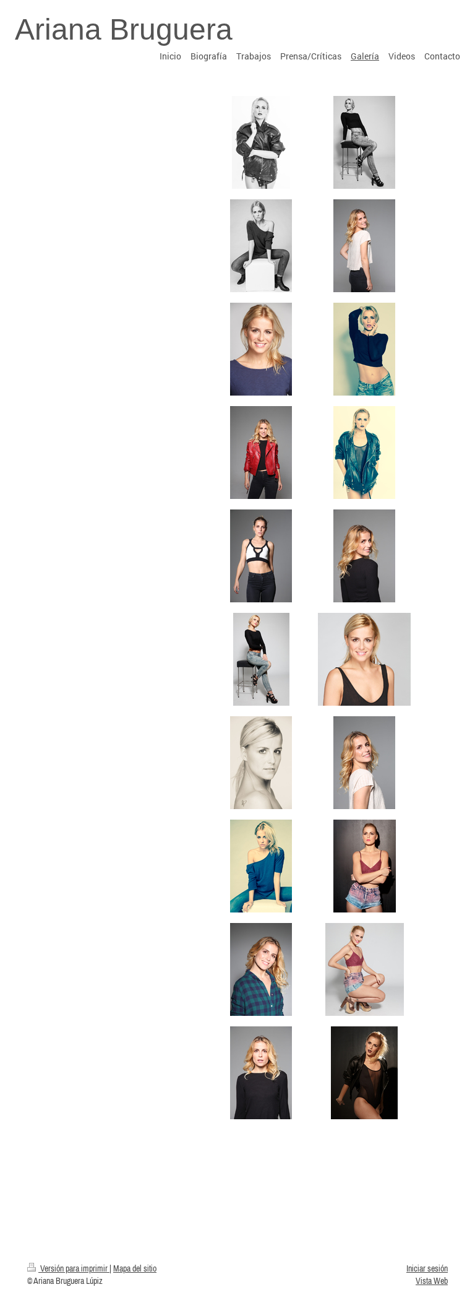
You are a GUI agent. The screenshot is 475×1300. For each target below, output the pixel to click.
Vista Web (432, 1281)
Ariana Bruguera (124, 29)
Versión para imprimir (73, 1268)
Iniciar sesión (427, 1268)
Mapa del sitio (134, 1268)
